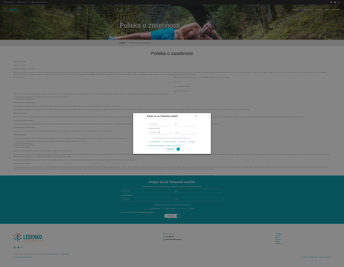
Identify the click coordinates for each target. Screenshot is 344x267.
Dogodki (192, 141)
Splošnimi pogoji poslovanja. (173, 145)
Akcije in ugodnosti (170, 141)
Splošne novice (155, 141)
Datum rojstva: (154, 128)
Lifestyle (183, 141)
